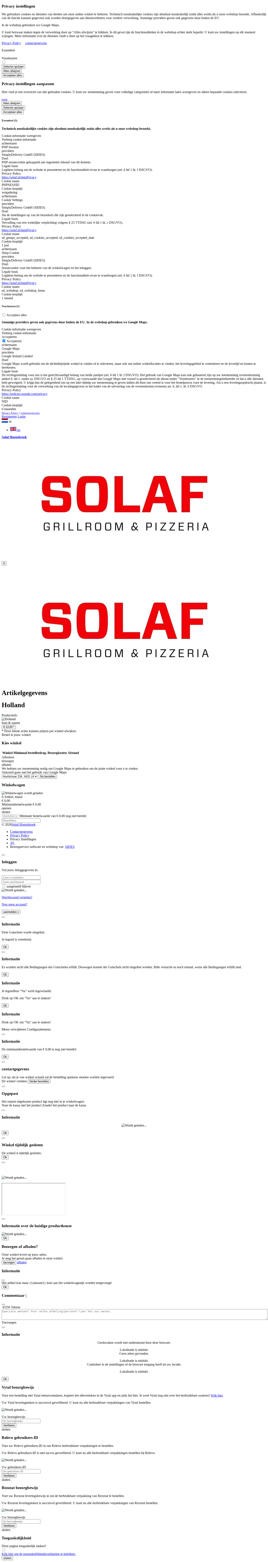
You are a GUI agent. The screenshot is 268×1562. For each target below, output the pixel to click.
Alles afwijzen (11, 71)
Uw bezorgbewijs (13, 1417)
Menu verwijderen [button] (14, 1029)
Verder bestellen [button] (39, 1081)
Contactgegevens (21, 831)
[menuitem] (138, 429)
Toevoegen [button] (9, 1322)
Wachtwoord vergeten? (17, 897)
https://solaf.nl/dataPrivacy (19, 177)
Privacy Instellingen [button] (23, 839)
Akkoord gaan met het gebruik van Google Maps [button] (34, 772)
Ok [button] (5, 947)
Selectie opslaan (13, 66)
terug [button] (5, 99)
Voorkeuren (9, 58)
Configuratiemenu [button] (39, 1029)
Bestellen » (10, 816)
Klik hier (217, 1395)
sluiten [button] (6, 812)
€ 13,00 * (8, 727)
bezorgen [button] (8, 761)
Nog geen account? (14, 904)
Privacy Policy (11, 43)
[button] (134, 421)
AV (12, 843)
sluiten (7, 1558)
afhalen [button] (6, 765)
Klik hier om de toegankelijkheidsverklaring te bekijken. (39, 1554)
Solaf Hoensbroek (24, 824)
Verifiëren (9, 1425)
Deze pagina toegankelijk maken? (24, 1546)
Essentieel (8, 50)
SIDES (70, 847)
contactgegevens (36, 43)
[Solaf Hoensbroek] (126, 556)
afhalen (22, 1262)
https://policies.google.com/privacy (25, 394)
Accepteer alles (12, 75)
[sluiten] (3, 855)
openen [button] (6, 808)
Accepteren (14, 341)
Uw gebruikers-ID (14, 1467)
